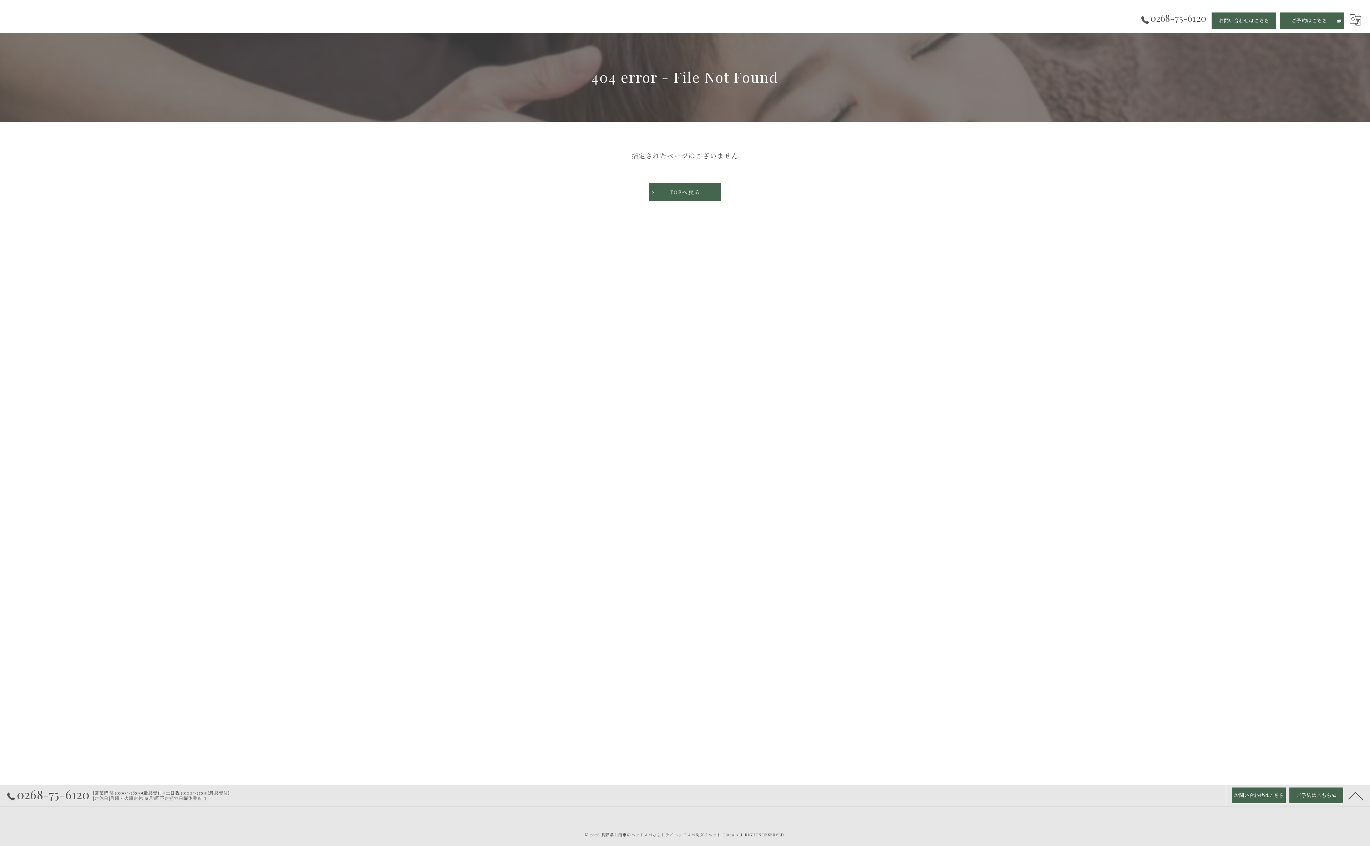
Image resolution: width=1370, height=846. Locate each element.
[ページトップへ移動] (1356, 795)
